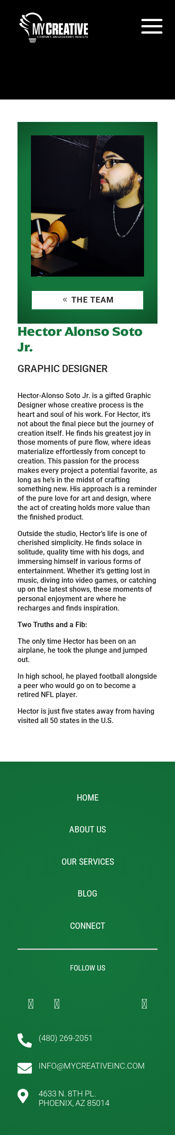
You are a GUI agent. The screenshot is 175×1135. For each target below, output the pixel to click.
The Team (92, 299)
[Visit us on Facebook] (31, 1004)
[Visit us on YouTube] (144, 1004)
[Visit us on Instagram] (57, 1004)
